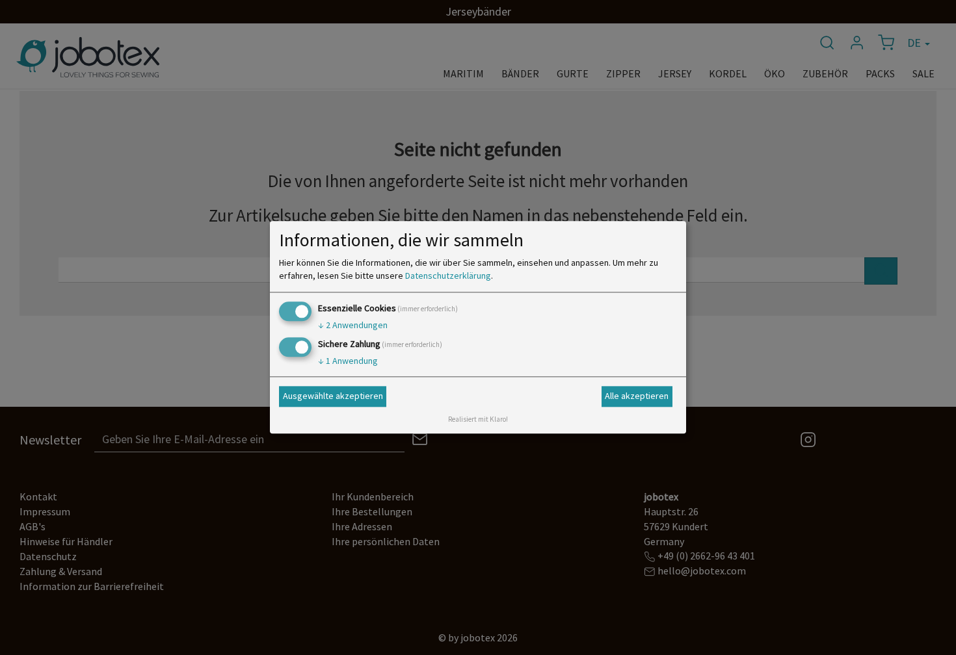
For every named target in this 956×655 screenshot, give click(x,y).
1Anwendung (348, 361)
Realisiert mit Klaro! (478, 419)
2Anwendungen (353, 325)
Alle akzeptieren (637, 396)
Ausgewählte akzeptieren (333, 396)
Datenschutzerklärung (448, 275)
